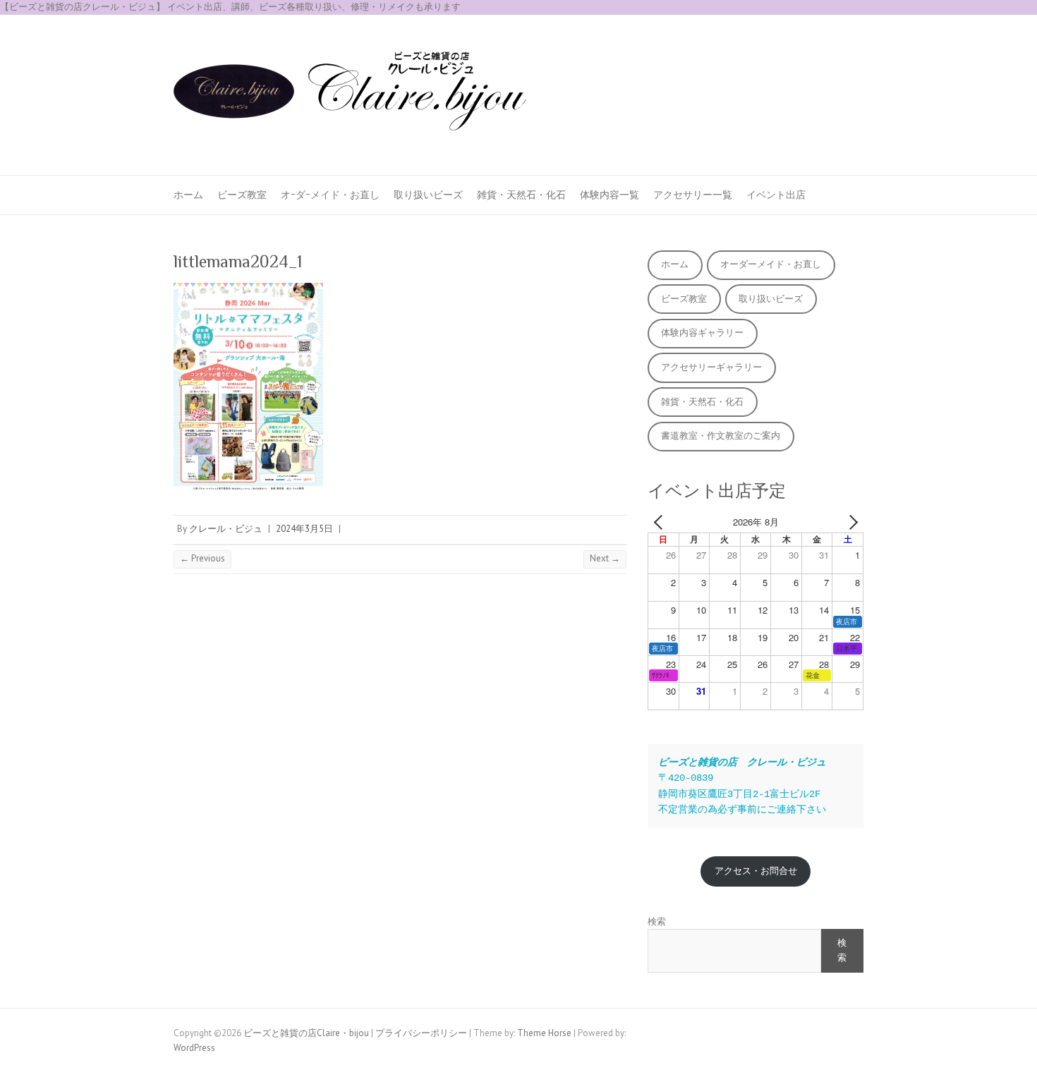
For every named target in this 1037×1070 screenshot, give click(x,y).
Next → (605, 558)
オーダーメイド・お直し (770, 264)
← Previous (202, 558)
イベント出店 (776, 194)
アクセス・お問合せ (756, 871)
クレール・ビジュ (225, 529)
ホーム (188, 194)
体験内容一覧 (609, 194)
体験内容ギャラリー (702, 333)
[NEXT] (850, 522)
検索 (657, 922)
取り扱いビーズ (428, 194)
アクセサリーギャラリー (711, 367)
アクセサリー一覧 (692, 194)
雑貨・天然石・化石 (521, 194)
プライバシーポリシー (421, 1033)
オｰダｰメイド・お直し (330, 194)
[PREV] (661, 522)
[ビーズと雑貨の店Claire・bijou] (350, 95)
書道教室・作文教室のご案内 (720, 436)
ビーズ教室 (242, 194)
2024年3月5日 (304, 529)
